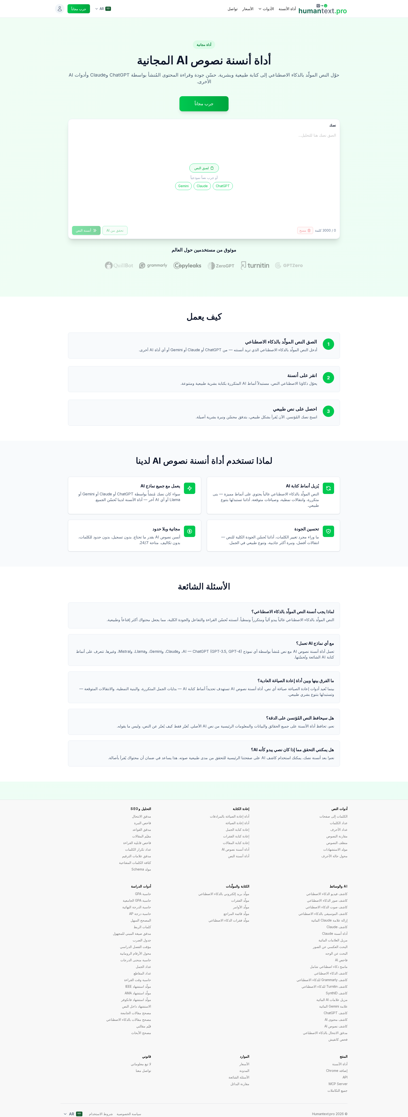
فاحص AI (341, 960)
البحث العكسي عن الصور (330, 947)
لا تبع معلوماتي (141, 1064)
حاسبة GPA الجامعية (137, 900)
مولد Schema (141, 869)
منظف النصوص (337, 843)
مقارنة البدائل (239, 1084)
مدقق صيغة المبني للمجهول (132, 933)
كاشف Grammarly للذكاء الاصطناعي (322, 980)
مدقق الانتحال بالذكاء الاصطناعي (325, 1033)
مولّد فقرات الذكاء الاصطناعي (228, 920)
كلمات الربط (142, 927)
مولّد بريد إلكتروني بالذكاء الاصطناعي (223, 894)
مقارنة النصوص (337, 836)
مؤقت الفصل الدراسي (135, 947)
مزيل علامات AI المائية (332, 1000)
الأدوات (268, 8)
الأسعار (247, 8)
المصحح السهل (141, 920)
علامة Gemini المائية (333, 1006)
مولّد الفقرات (240, 900)
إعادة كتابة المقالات (236, 843)
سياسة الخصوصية (129, 1114)
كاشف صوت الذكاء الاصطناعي (327, 907)
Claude (202, 186)
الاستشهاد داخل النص (136, 1006)
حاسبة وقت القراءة (137, 980)
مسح (302, 230)
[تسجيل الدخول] (59, 8)
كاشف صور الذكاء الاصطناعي (327, 900)
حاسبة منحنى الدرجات (135, 960)
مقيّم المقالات (141, 836)
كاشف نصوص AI (336, 1026)
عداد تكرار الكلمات (138, 849)
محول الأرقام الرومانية (135, 953)
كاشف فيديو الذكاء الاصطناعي (327, 894)
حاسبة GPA (143, 894)
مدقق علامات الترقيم (136, 856)
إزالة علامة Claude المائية (329, 920)
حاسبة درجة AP (140, 914)
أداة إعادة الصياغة (237, 823)
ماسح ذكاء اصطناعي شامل (329, 967)
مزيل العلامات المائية (333, 940)
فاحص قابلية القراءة (137, 843)
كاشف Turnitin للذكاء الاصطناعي (325, 986)
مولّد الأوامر (241, 907)
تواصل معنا (143, 1071)
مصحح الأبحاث (141, 1033)
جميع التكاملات (337, 1090)
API (345, 1077)
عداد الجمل (143, 967)
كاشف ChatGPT (336, 1013)
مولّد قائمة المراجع (236, 914)
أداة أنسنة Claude (335, 933)
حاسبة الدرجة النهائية (136, 907)
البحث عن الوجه (336, 953)
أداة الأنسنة (287, 8)
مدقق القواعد (141, 829)
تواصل (233, 8)
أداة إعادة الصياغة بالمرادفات (229, 816)
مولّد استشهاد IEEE (138, 986)
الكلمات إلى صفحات (333, 816)
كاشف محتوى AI (336, 1019)
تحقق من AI (114, 230)
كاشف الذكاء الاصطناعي (331, 973)
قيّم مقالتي (143, 1026)
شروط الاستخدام (101, 1114)
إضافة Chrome (337, 1071)
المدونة (244, 1071)
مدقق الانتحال (141, 816)
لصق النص (201, 168)
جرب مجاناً (78, 9)
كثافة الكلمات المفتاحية (135, 863)
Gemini (183, 186)
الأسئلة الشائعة (239, 1077)
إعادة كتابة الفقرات (236, 836)
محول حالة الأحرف (334, 856)
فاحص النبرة (142, 823)
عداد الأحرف (339, 829)
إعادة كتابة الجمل (237, 829)
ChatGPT (223, 186)
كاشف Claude (337, 927)
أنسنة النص (83, 230)
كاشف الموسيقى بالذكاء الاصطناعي (323, 914)
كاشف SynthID (337, 993)
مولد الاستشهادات (335, 849)
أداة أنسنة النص (238, 856)
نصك (332, 125)
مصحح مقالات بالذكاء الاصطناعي (128, 1019)
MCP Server (338, 1084)
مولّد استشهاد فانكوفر (136, 1000)
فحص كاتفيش (338, 1039)
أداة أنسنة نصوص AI (235, 849)
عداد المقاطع (142, 973)
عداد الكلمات (339, 823)
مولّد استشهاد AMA (138, 993)
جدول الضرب (142, 940)
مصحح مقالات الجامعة (135, 1013)
